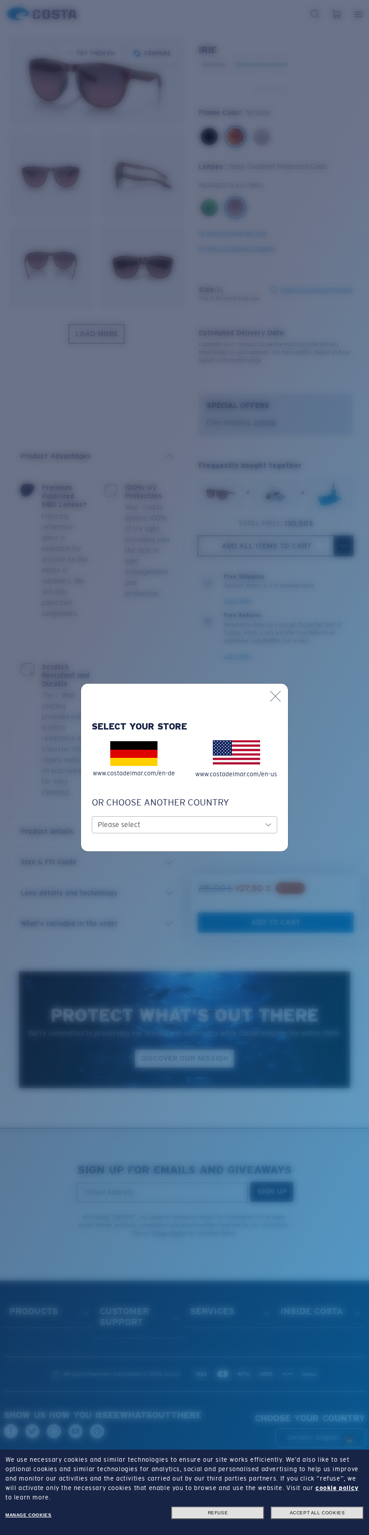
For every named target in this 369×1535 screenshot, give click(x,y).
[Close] (275, 696)
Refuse (218, 1512)
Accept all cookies (317, 1512)
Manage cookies (28, 1515)
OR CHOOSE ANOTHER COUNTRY (160, 802)
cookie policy (337, 1487)
